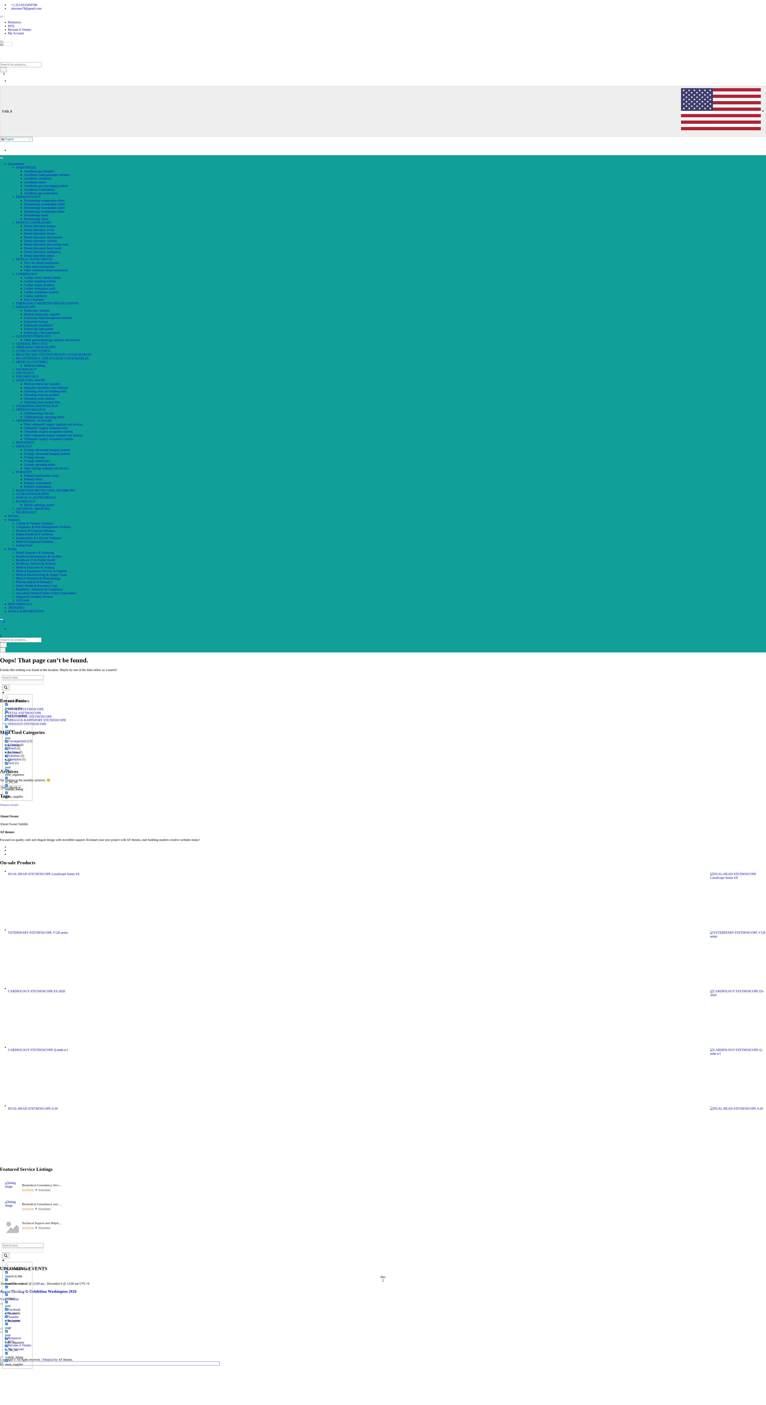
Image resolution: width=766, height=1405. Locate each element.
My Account (16, 33)
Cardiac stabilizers (35, 296)
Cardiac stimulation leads (39, 288)
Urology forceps (34, 457)
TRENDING (16, 607)
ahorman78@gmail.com (26, 8)
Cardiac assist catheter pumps (42, 277)
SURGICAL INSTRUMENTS (36, 497)
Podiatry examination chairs (41, 475)
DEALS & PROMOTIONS (26, 611)
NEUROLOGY (26, 369)
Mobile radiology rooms (39, 505)
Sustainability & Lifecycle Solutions (38, 538)
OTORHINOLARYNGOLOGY (37, 406)
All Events (22, 600)
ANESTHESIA (26, 167)
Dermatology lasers (36, 215)
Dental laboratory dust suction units (46, 244)
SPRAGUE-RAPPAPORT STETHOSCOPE (37, 720)
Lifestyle (14, 805)
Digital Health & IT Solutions (34, 534)
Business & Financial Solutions (35, 530)
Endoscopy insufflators (38, 325)
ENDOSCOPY (26, 307)
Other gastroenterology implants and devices (52, 340)
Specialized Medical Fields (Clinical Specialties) (46, 593)
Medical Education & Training (35, 567)
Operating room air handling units (45, 391)
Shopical (48, 1359)
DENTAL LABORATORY (33, 222)
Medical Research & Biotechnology (38, 578)
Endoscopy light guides (38, 329)
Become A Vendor (19, 29)
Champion (5, 805)
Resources (14, 22)
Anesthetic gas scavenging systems (46, 185)
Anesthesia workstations (39, 189)
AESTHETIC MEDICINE (33, 508)
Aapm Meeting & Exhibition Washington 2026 (38, 1291)
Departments (16, 164)
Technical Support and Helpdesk (42, 1223)
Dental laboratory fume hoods (42, 248)
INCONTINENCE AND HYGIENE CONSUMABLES (52, 358)
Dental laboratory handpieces (42, 252)
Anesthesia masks (35, 182)
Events (12, 549)
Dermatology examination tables (44, 207)
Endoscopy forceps (36, 321)
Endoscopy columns (36, 310)
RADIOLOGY (26, 501)
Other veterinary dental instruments (46, 270)
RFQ (11, 26)
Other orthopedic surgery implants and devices (53, 424)
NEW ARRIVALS (20, 604)
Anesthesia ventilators (37, 178)
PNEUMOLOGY (27, 376)
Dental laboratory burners (40, 226)
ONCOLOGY (25, 373)
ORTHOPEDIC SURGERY (34, 420)
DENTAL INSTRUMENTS (34, 259)
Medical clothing (34, 365)
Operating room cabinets (39, 398)
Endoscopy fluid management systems (48, 318)
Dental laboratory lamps (39, 255)
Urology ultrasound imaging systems (47, 450)
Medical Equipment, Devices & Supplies (41, 571)
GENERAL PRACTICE (32, 343)
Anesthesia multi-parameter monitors (47, 175)
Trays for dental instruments (41, 262)
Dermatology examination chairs (44, 200)
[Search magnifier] (6, 687)
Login (12, 150)
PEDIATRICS (25, 442)
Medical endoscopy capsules (42, 314)
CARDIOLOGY (27, 274)
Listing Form (24, 545)
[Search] (3, 69)
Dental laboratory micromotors (43, 237)
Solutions (14, 519)
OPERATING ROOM (30, 380)
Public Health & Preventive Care (36, 585)
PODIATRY (24, 472)
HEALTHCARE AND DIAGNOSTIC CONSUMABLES (53, 354)
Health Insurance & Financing (35, 552)
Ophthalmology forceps (39, 413)
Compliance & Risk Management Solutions (43, 527)
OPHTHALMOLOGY (31, 409)
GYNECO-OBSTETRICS (33, 351)
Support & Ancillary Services (34, 596)
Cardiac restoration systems (41, 292)
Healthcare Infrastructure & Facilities (39, 556)
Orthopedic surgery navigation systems (48, 431)
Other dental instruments (39, 266)
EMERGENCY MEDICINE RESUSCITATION (47, 303)
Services (13, 516)
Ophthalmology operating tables (44, 417)
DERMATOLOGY (28, 196)
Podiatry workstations (37, 483)
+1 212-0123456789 (24, 5)
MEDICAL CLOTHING (32, 362)
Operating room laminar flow (42, 402)
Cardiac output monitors (39, 285)
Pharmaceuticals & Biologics (34, 582)
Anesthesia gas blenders (39, 171)
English (9, 138)
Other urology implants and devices (46, 468)
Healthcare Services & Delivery (36, 563)
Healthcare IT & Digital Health (35, 560)
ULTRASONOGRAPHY (32, 494)
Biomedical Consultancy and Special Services (42, 1204)
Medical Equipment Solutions (34, 541)
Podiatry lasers (33, 479)
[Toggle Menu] (1, 16)
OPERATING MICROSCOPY (36, 347)
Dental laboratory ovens (39, 230)
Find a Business (34, 299)
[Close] (1, 41)
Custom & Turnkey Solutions (34, 523)
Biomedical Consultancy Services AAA (42, 1185)
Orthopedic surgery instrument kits (45, 428)
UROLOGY (24, 446)
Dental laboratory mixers (39, 233)
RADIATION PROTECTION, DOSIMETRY (45, 490)
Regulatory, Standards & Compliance (39, 589)
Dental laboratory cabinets (40, 241)
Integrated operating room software (46, 387)
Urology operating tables (39, 464)
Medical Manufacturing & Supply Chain (41, 574)
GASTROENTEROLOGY (33, 336)
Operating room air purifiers (41, 395)
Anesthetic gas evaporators (41, 193)
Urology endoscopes (37, 461)
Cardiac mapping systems (40, 281)
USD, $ (7, 111)
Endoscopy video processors (42, 332)
